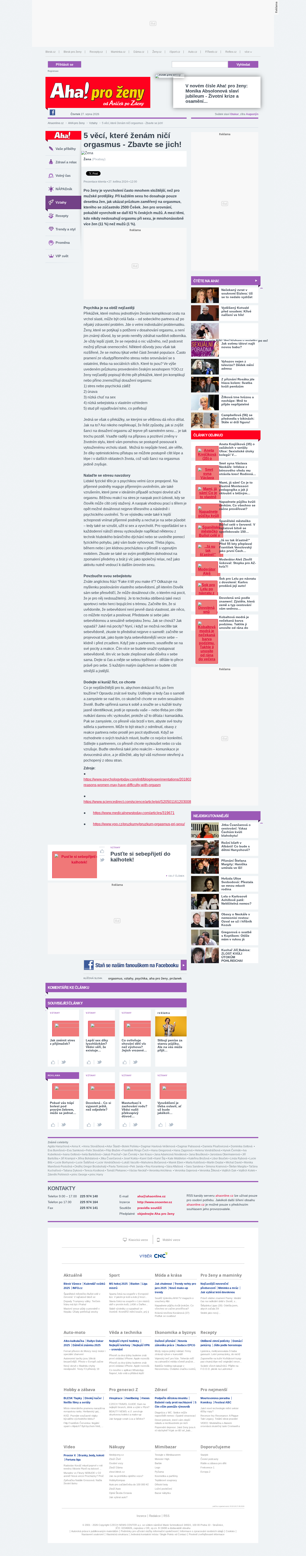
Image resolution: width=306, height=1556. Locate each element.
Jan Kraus (146, 1154)
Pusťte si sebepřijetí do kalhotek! (140, 857)
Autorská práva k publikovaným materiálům (94, 1531)
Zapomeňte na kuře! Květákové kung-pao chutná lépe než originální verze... (221, 1360)
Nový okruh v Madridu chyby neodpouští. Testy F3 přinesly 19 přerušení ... (81, 1367)
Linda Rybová (238, 1158)
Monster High (162, 1459)
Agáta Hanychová (58, 1146)
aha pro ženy (158, 978)
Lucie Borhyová (64, 1162)
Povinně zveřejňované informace (206, 1534)
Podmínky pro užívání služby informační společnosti (149, 1531)
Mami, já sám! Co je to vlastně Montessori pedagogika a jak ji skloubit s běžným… (236, 488)
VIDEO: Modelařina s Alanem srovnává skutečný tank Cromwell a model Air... (220, 1425)
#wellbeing (132, 1398)
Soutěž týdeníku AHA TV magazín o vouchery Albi (174, 1300)
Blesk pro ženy (73, 52)
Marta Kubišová (195, 1162)
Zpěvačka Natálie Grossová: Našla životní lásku (83, 1482)
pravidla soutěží (149, 1208)
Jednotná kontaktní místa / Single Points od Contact (158, 1534)
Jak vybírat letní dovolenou (217, 1292)
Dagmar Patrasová (188, 1146)
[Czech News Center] (161, 1255)
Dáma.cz (139, 52)
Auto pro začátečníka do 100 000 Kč (129, 1484)
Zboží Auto (115, 1488)
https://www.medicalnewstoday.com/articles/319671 (134, 813)
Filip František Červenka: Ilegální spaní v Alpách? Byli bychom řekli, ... (83, 1425)
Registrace (53, 71)
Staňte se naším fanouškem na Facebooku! (135, 965)
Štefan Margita (238, 1166)
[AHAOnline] (63, 136)
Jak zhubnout (163, 1283)
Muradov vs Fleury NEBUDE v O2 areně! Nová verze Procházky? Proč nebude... (84, 1475)
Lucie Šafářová (85, 1162)
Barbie (158, 1463)
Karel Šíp (160, 1158)
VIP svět (62, 256)
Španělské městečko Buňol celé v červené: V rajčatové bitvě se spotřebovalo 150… (237, 526)
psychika (141, 978)
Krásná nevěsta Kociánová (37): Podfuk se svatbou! (172, 1314)
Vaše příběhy (66, 149)
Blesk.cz (50, 52)
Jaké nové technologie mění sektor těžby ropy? (219, 1410)
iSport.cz (175, 52)
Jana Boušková (198, 1154)
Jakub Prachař (112, 1154)
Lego (157, 1467)
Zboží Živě (115, 1459)
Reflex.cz (231, 52)
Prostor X (70, 1455)
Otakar (234, 114)
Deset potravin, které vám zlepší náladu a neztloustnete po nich (172, 1421)
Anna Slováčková (93, 1146)
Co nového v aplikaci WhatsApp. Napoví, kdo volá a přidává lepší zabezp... (126, 1372)
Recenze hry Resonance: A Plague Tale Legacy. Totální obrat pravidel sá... (219, 1417)
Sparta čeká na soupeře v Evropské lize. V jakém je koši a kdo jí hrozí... (129, 1295)
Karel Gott (146, 1158)
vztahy (128, 978)
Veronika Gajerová (186, 1170)
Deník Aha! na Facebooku (52, 112)
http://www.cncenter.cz (154, 1202)
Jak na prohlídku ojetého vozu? (126, 1476)
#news (145, 1398)
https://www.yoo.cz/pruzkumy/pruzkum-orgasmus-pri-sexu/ (139, 824)
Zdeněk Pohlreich (58, 1174)
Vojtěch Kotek (246, 1170)
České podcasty (209, 1459)
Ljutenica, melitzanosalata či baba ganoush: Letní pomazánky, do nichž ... (220, 1353)
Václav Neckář (138, 1170)
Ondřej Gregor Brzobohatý (90, 1166)
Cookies (230, 1531)
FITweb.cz (211, 52)
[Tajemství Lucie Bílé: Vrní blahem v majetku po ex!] (224, 331)
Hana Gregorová (161, 1150)
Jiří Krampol (68, 1158)
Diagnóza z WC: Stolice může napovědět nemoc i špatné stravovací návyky (175, 1414)
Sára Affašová (175, 1166)
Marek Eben (176, 1162)
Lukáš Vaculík (130, 1162)
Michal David (234, 1162)
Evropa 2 (205, 1471)
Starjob (204, 1454)
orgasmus (115, 978)
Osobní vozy (116, 1463)
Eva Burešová (56, 1150)
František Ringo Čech (135, 1150)
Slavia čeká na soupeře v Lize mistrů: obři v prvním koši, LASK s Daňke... (129, 1303)
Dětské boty (161, 1484)
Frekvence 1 (207, 1467)
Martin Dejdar (215, 1162)
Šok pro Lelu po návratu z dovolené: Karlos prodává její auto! (237, 582)
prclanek (176, 978)
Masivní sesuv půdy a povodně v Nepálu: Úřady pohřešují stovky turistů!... (82, 1310)
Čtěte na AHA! (206, 280)
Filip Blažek (113, 1150)
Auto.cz (192, 52)
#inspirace (116, 1398)
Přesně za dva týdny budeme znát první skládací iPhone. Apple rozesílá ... (129, 1357)
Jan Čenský (130, 1154)
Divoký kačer (93, 1398)
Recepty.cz (96, 52)
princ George (79, 1174)
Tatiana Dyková (72, 1170)
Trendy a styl (65, 229)
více (247, 52)
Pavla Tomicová (118, 1166)
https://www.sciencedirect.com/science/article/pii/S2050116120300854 (139, 802)
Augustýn (252, 114)
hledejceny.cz (116, 1454)
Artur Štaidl (113, 1146)
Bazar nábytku (163, 1493)
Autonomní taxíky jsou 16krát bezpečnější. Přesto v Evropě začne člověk (83, 1360)
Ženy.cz (157, 52)
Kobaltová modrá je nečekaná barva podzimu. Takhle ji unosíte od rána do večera (234, 622)
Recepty (62, 216)
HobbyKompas (117, 1480)
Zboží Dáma (116, 1467)
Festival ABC (223, 1402)
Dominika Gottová (242, 1146)
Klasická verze (138, 1240)
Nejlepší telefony (120, 1345)
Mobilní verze (171, 1240)
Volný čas (63, 175)
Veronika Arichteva (160, 1170)
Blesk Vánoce (73, 1283)
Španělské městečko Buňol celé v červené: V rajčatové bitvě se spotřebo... (82, 1296)
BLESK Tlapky (73, 1398)
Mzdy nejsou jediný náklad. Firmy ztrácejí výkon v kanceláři (173, 1353)
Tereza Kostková (94, 1170)
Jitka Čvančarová (110, 1158)
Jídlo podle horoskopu (228, 1345)
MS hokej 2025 (118, 1283)
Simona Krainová (216, 1166)
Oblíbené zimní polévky (215, 1341)
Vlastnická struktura (117, 1534)
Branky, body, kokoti (91, 1455)
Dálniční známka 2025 (87, 1345)
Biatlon (135, 1283)
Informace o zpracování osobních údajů (201, 1531)
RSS (167, 1516)
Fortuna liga (73, 1459)
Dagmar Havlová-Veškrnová (158, 1146)
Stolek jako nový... (210, 1313)
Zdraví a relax (66, 162)
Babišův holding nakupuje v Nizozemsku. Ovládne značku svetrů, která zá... (175, 1367)
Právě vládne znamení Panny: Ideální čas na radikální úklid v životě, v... (220, 1300)
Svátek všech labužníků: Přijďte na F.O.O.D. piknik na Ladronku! (219, 1367)
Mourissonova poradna (215, 1398)
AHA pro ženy (76, 123)
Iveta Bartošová (91, 1154)
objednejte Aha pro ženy (156, 1213)
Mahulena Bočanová (153, 1162)
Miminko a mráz (228, 1288)
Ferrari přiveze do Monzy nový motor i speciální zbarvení (84, 1353)
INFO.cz (77, 1288)
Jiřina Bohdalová (88, 1158)
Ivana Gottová (71, 1154)
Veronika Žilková (209, 1170)
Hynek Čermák (232, 1150)
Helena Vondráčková (207, 1150)
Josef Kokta (131, 1158)
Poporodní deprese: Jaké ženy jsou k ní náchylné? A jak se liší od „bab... (175, 1429)
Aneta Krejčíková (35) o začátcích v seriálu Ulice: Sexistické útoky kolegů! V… (237, 449)
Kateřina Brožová (198, 1158)
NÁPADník (64, 189)
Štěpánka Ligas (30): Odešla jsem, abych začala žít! (219, 1307)
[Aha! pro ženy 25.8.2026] (169, 76)
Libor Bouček (220, 1158)
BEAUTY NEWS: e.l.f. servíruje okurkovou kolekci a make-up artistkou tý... (126, 1413)
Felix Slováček (95, 1150)
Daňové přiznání (165, 1341)
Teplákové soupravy (166, 1480)
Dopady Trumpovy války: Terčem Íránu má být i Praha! (82, 1303)
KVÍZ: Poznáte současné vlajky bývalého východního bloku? (81, 1417)
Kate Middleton (177, 1158)
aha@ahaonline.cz (151, 1196)
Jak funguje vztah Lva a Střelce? (127, 1418)
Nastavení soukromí (93, 1534)
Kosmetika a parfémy (166, 1476)
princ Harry (96, 1174)
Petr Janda (136, 1166)
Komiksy (206, 1402)
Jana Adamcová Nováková (170, 1154)
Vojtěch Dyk (229, 1170)
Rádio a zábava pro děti (213, 1463)
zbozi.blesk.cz (117, 1471)
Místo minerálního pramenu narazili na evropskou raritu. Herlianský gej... (84, 1410)
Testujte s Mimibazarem (168, 1454)
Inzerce (141, 1516)
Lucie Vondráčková (108, 1162)
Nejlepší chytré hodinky (124, 1341)
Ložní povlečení (163, 1488)
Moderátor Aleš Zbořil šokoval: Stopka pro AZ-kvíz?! (237, 563)
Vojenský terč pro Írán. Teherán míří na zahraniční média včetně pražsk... (175, 1360)
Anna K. (76, 1146)
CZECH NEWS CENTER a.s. (126, 1525)
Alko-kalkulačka (74, 1341)
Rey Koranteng (155, 1166)
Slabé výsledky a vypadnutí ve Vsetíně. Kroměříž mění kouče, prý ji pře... (129, 1310)
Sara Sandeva (194, 1166)
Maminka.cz (118, 52)
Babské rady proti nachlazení (174, 1402)
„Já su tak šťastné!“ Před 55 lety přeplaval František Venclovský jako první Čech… (235, 545)
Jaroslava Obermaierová (225, 1154)
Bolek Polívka (130, 1146)
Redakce (155, 1516)
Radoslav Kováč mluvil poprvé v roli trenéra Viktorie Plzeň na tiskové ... (83, 1467)
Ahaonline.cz (56, 123)
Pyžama (159, 1471)
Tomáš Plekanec (117, 1170)
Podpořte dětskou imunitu (171, 1398)
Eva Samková (75, 1150)
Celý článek (176, 876)
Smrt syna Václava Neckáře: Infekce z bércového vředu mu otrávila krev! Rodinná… (237, 468)
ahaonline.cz (224, 1195)
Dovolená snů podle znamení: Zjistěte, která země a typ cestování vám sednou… (237, 603)
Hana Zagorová (183, 1150)
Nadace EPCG (186, 1345)
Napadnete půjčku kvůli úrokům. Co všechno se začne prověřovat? (237, 505)
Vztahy (93, 123)
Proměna (63, 242)
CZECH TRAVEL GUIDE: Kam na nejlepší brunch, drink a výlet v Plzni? (129, 1406)
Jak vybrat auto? (118, 1497)
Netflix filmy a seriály (77, 1402)
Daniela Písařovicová (215, 1146)
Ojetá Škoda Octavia (120, 1493)
